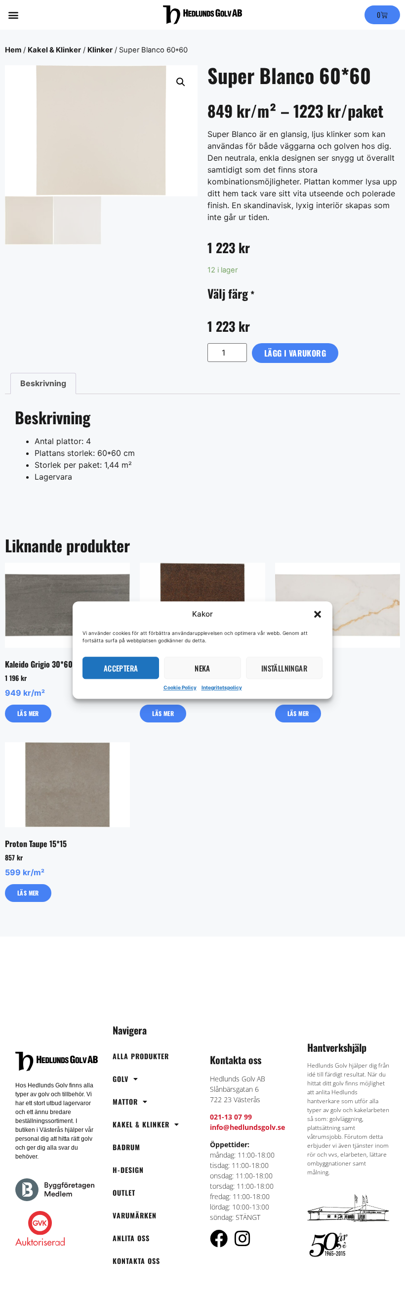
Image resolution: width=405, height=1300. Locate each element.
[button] (318, 614)
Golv (120, 1079)
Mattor (125, 1101)
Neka (202, 668)
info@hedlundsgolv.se (247, 1127)
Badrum (126, 1147)
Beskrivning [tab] (43, 383)
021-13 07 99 (231, 1116)
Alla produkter (141, 1056)
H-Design (128, 1170)
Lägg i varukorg (295, 353)
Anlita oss (131, 1238)
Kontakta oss (136, 1260)
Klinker (100, 49)
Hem (13, 49)
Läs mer (28, 713)
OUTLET (124, 1192)
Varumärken (135, 1215)
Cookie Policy (180, 687)
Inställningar (284, 668)
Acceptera (121, 668)
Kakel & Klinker (54, 49)
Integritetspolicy (222, 687)
